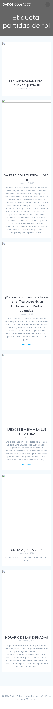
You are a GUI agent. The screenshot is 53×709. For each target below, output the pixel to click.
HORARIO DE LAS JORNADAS (26, 637)
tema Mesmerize (28, 699)
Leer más (26, 344)
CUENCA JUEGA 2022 (26, 550)
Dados (17, 4)
